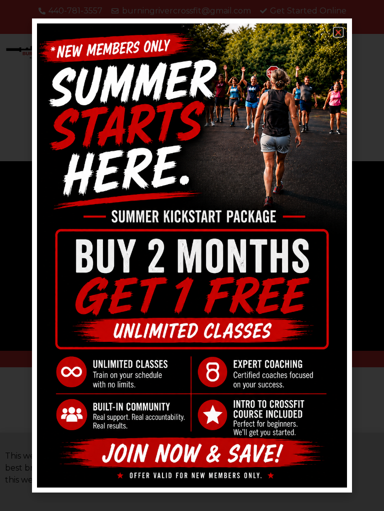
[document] (192, 255)
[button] (338, 32)
